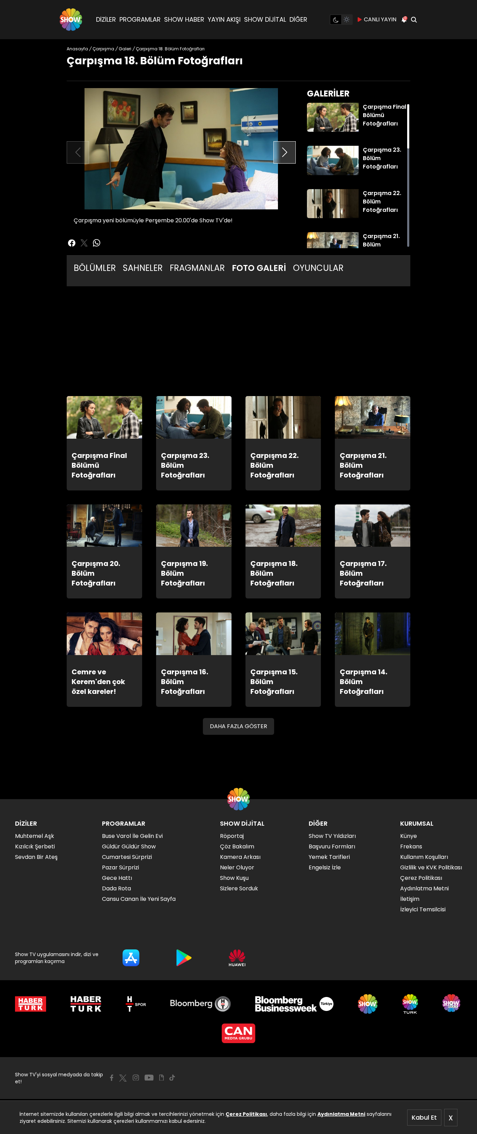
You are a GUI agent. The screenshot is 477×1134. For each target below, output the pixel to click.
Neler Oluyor (237, 867)
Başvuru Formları (332, 846)
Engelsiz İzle (325, 867)
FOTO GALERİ (259, 268)
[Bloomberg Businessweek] (294, 1004)
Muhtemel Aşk (34, 836)
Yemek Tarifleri (329, 857)
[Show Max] (452, 1004)
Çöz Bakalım (237, 846)
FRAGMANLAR (197, 268)
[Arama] (413, 19)
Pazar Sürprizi (120, 867)
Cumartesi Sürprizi (127, 857)
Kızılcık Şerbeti (35, 846)
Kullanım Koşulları (424, 857)
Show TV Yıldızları (332, 836)
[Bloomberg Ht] (200, 1004)
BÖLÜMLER (95, 268)
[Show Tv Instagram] (136, 1078)
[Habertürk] (30, 1004)
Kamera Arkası (240, 857)
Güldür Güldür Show (129, 846)
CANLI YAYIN (380, 19)
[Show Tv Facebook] (111, 1078)
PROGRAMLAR (140, 19)
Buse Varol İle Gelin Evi (132, 836)
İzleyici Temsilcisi (423, 909)
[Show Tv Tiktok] (172, 1078)
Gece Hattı (117, 878)
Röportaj (232, 836)
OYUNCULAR (318, 268)
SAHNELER (143, 268)
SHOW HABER (184, 19)
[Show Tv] (71, 19)
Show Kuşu (234, 878)
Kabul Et (424, 1117)
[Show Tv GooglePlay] (184, 957)
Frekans (411, 846)
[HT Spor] (136, 1004)
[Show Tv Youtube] (149, 1078)
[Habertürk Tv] (86, 1004)
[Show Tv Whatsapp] (97, 243)
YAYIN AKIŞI (224, 19)
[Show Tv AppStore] (131, 957)
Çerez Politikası (246, 1114)
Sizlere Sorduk (239, 888)
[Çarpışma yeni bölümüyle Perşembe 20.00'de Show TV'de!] (181, 148)
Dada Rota (116, 888)
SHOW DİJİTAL (265, 19)
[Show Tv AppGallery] (237, 957)
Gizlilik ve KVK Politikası (431, 867)
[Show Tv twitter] (84, 242)
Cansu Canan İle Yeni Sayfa (139, 899)
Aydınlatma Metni (341, 1114)
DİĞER (298, 19)
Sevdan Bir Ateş (36, 857)
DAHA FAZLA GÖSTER (238, 726)
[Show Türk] (410, 1004)
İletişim (409, 899)
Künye (408, 836)
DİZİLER (106, 19)
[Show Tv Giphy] (161, 1078)
